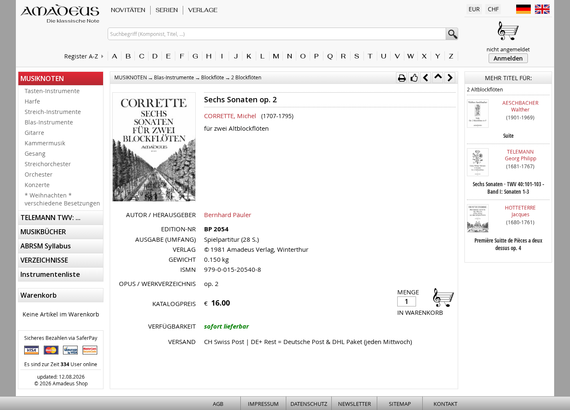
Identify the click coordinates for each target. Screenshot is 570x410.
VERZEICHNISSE (44, 260)
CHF (493, 9)
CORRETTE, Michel (230, 115)
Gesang (35, 153)
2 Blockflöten (246, 77)
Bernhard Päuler (227, 214)
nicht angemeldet (508, 49)
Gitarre (34, 133)
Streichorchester (48, 164)
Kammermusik (45, 143)
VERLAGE (202, 10)
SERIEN (167, 10)
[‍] (441, 297)
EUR (474, 9)
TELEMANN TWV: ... (50, 217)
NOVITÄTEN (128, 10)
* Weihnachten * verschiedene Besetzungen (62, 199)
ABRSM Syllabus (45, 246)
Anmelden (508, 58)
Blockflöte (212, 77)
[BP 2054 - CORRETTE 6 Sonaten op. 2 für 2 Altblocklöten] (154, 147)
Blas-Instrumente (49, 122)
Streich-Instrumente (53, 112)
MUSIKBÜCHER (43, 231)
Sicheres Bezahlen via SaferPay (60, 337)
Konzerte (37, 185)
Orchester (39, 174)
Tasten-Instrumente (52, 91)
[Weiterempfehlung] (413, 77)
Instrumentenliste (50, 274)
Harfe (32, 101)
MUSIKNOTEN (42, 78)
